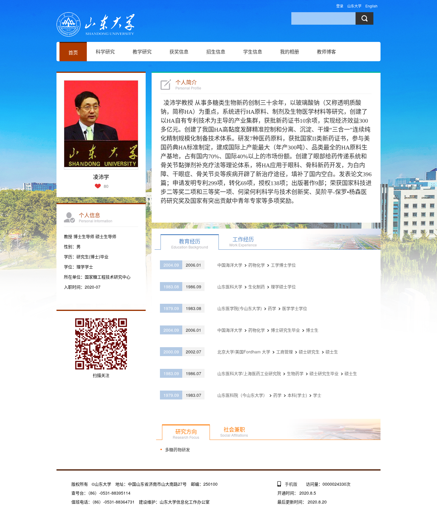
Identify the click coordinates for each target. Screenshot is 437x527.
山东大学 (354, 5)
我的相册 (289, 51)
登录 (339, 5)
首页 (73, 52)
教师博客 (326, 51)
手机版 (291, 484)
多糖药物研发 (177, 449)
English (371, 5)
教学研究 (142, 51)
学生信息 (252, 51)
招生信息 (215, 51)
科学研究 (105, 51)
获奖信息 (178, 51)
